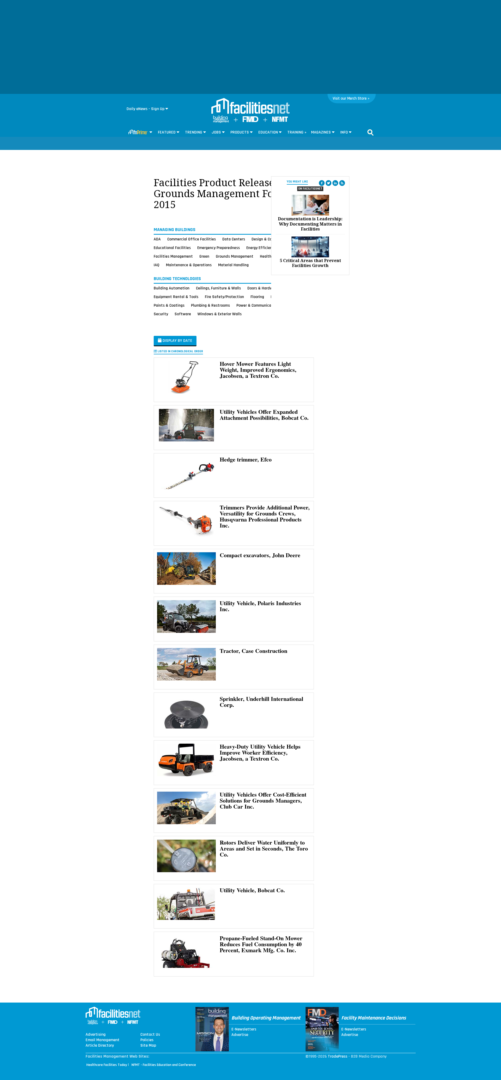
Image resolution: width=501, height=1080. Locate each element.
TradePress (337, 1056)
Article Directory (100, 1045)
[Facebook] (322, 183)
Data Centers (233, 239)
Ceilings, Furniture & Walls (218, 288)
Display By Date (177, 340)
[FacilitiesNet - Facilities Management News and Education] (250, 106)
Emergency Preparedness (218, 247)
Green (204, 256)
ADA (157, 239)
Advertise (239, 1035)
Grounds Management (234, 256)
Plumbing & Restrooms (210, 305)
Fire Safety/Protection (224, 296)
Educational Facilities (172, 247)
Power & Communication (257, 305)
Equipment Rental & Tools (176, 296)
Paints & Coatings (169, 305)
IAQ (156, 265)
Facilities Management (173, 256)
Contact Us (150, 1035)
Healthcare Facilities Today (106, 1065)
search (370, 132)
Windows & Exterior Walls (220, 314)
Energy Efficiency (261, 247)
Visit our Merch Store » (351, 98)
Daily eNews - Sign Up (145, 109)
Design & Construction (271, 239)
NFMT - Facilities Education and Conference (164, 1065)
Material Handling (233, 265)
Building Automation (171, 288)
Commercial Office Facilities (191, 239)
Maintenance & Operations (189, 265)
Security (161, 314)
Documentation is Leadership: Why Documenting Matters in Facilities (310, 223)
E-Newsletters (243, 1029)
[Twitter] (328, 183)
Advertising (96, 1035)
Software (183, 314)
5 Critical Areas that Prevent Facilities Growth (310, 263)
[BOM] (221, 121)
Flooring (257, 296)
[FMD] (250, 121)
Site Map (148, 1045)
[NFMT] (280, 120)
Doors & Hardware (262, 288)
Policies (146, 1040)
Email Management (103, 1040)
